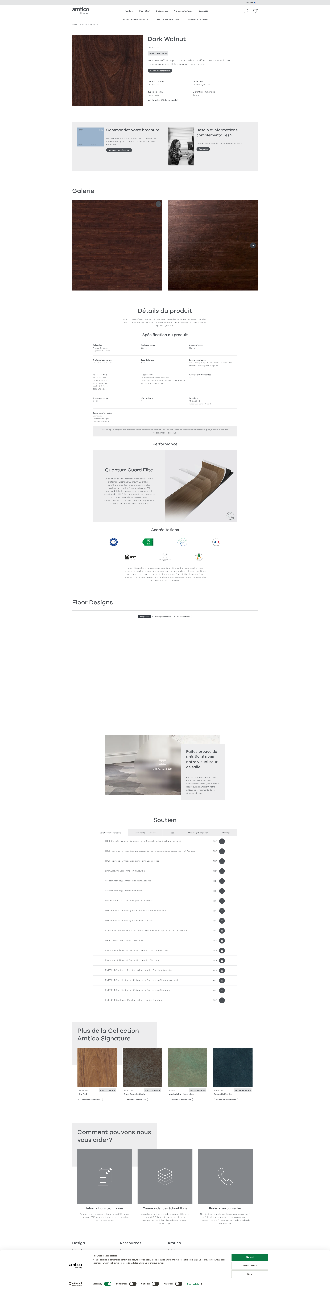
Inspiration (144, 11)
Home (74, 24)
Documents (162, 11)
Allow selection (250, 1266)
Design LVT (77, 1250)
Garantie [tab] (226, 833)
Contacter (203, 149)
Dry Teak (83, 1094)
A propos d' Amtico (183, 11)
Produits (129, 11)
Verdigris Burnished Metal (182, 1094)
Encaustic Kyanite (223, 1094)
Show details (193, 1284)
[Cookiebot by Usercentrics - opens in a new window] (75, 1284)
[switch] (133, 1284)
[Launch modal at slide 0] (158, 204)
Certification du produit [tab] (110, 833)
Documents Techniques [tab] (145, 833)
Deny (249, 1274)
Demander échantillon (160, 71)
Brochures (124, 1250)
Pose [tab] (172, 833)
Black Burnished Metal (135, 1094)
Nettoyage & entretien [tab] (198, 833)
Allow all (250, 1257)
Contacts (203, 11)
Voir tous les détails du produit (163, 100)
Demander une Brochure (119, 150)
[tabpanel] (165, 920)
